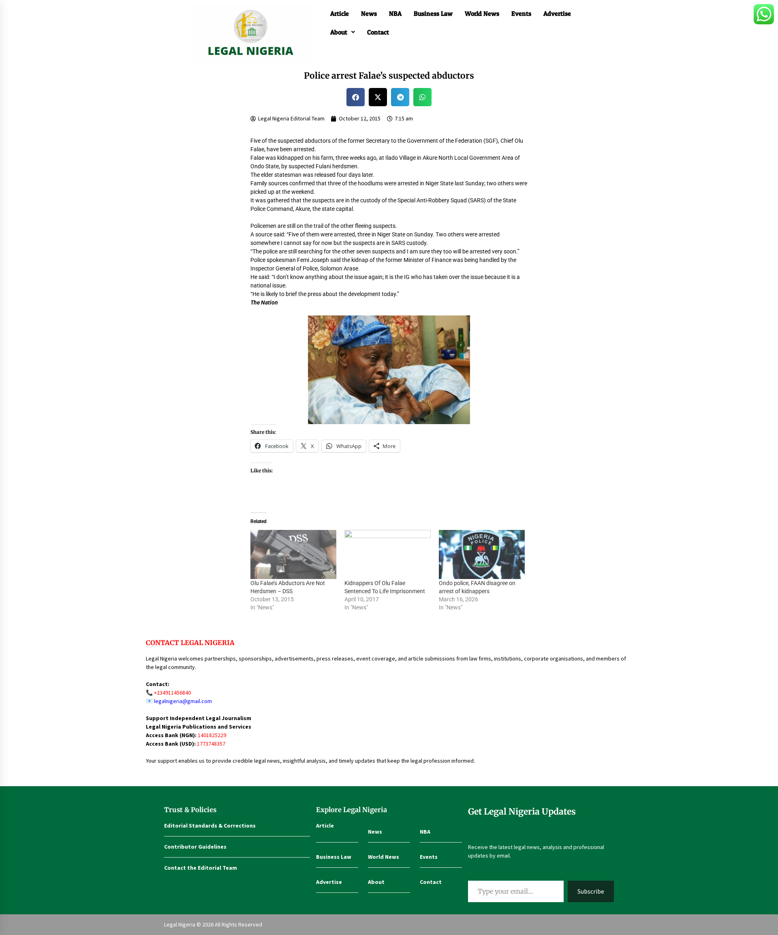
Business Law (433, 13)
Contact (378, 32)
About (338, 32)
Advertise (557, 13)
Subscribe (590, 891)
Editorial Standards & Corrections (210, 825)
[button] (342, 32)
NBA (395, 13)
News (369, 13)
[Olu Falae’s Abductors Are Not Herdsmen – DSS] (293, 554)
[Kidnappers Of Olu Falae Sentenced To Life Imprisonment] (387, 554)
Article (339, 13)
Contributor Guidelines (195, 846)
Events (521, 13)
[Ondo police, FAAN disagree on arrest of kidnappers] (482, 554)
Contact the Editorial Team (200, 867)
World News (482, 13)
